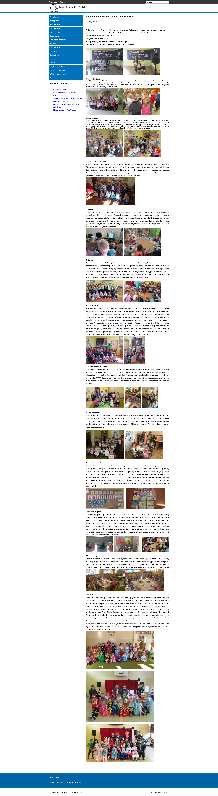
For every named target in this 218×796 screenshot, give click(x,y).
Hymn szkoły (55, 32)
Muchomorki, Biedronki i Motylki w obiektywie (109, 16)
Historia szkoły (55, 24)
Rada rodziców (55, 51)
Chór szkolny (55, 47)
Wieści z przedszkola (58, 74)
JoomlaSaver (164, 792)
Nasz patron (54, 21)
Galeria (52, 63)
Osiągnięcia (54, 55)
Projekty (53, 59)
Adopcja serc (55, 78)
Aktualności (53, 2)
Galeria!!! (104, 463)
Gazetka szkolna (56, 66)
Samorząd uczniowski (58, 40)
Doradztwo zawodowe (58, 70)
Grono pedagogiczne (57, 36)
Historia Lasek (55, 28)
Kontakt (62, 2)
